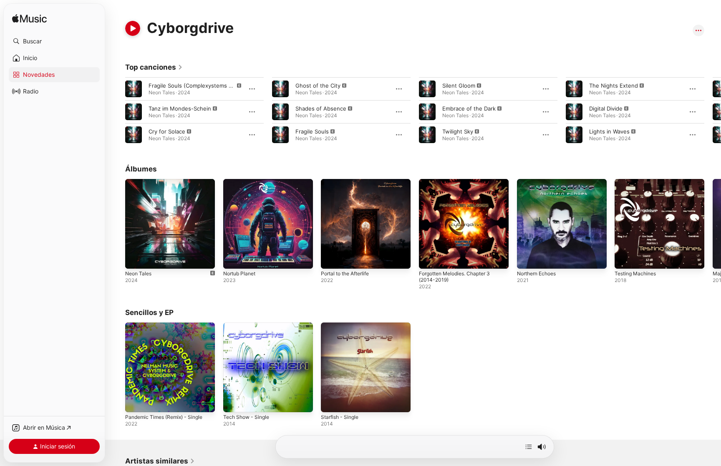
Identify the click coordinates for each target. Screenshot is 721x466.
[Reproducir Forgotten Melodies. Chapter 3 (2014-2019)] (429, 258)
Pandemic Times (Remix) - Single (167, 325)
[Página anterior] (117, 112)
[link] (154, 67)
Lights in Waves (609, 131)
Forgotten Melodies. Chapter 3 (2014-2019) (459, 185)
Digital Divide (606, 108)
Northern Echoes (539, 182)
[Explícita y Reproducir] (133, 89)
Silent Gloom (458, 85)
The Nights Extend (613, 85)
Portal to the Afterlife (348, 182)
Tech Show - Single (248, 325)
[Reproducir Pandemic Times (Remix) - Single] (135, 401)
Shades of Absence (320, 108)
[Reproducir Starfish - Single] (331, 401)
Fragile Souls (312, 131)
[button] (54, 41)
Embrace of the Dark (469, 108)
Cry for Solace (167, 131)
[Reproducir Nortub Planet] (233, 258)
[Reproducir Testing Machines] (625, 258)
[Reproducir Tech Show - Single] (233, 401)
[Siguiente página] (712, 112)
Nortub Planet (241, 182)
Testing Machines (637, 182)
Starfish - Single (342, 325)
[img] (29, 19)
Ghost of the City (317, 85)
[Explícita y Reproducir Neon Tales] (135, 258)
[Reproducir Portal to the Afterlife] (331, 258)
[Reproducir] (132, 28)
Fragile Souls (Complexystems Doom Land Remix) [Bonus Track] (232, 85)
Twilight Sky (457, 131)
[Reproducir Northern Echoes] (527, 258)
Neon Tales (139, 182)
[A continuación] (529, 447)
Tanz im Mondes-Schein (180, 108)
